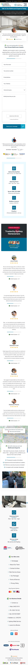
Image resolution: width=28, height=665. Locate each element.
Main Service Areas (14, 572)
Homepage (15, 561)
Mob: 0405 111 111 (15, 606)
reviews (16, 247)
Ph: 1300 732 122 (15, 610)
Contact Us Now (15, 568)
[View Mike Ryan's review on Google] (18, 394)
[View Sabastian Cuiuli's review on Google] (18, 363)
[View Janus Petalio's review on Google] (18, 279)
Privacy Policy (15, 583)
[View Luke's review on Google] (18, 335)
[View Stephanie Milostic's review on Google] (18, 421)
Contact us (15, 603)
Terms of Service (15, 579)
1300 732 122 (10, 173)
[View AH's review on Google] (18, 306)
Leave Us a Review (14, 625)
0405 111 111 (18, 173)
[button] (14, 90)
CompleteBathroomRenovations (7, 4)
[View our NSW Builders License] (8, 548)
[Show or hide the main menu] (25, 4)
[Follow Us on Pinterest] (16, 634)
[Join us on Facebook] (11, 634)
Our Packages (15, 576)
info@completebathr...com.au (14, 213)
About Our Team (15, 564)
